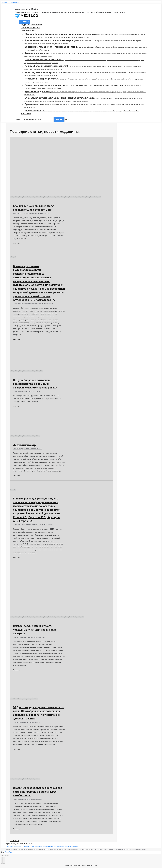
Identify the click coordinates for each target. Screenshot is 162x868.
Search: (18, 119)
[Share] (4, 855)
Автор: (37, 213)
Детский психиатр (24, 445)
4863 (17, 841)
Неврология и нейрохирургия (23, 213)
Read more (16, 243)
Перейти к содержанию (10, 2)
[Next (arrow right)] (4, 860)
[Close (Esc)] (2, 855)
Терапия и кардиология (21, 637)
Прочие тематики (19, 722)
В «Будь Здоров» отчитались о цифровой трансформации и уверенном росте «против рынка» (35, 384)
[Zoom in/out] (8, 855)
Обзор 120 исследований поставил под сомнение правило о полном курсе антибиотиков (37, 791)
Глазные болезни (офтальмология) (25, 303)
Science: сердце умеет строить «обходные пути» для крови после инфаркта (34, 629)
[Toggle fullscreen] (6, 855)
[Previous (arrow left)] (2, 860)
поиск (67, 119)
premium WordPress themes (137, 849)
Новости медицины (19, 391)
